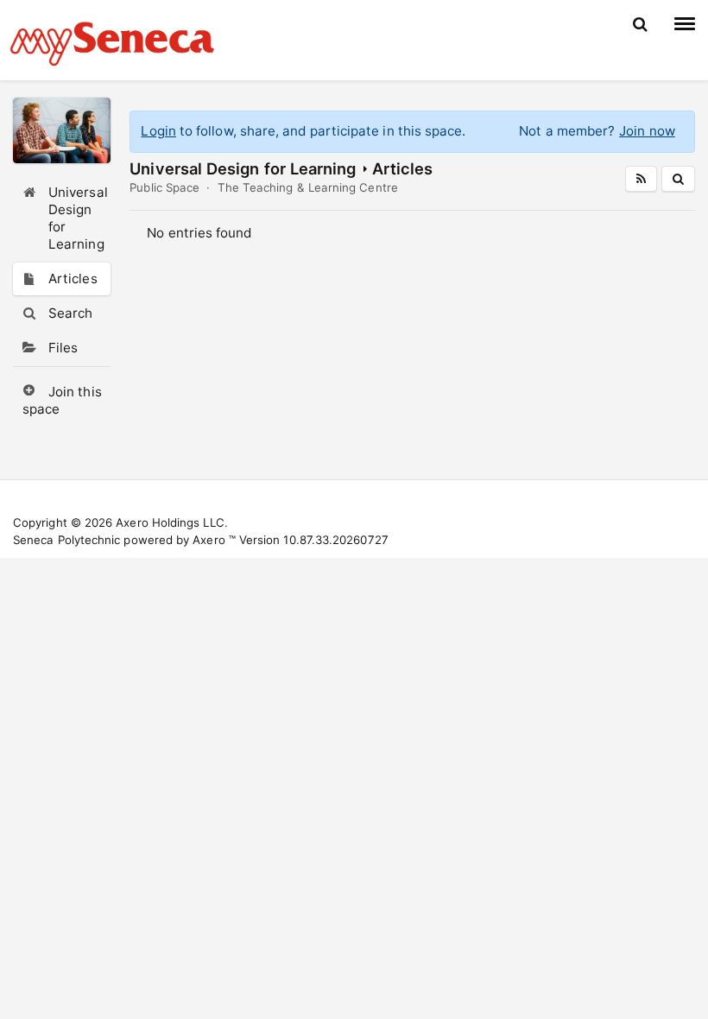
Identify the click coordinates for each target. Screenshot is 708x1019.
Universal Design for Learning (243, 168)
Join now (647, 131)
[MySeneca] (112, 41)
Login (158, 131)
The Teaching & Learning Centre (308, 187)
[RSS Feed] (641, 179)
